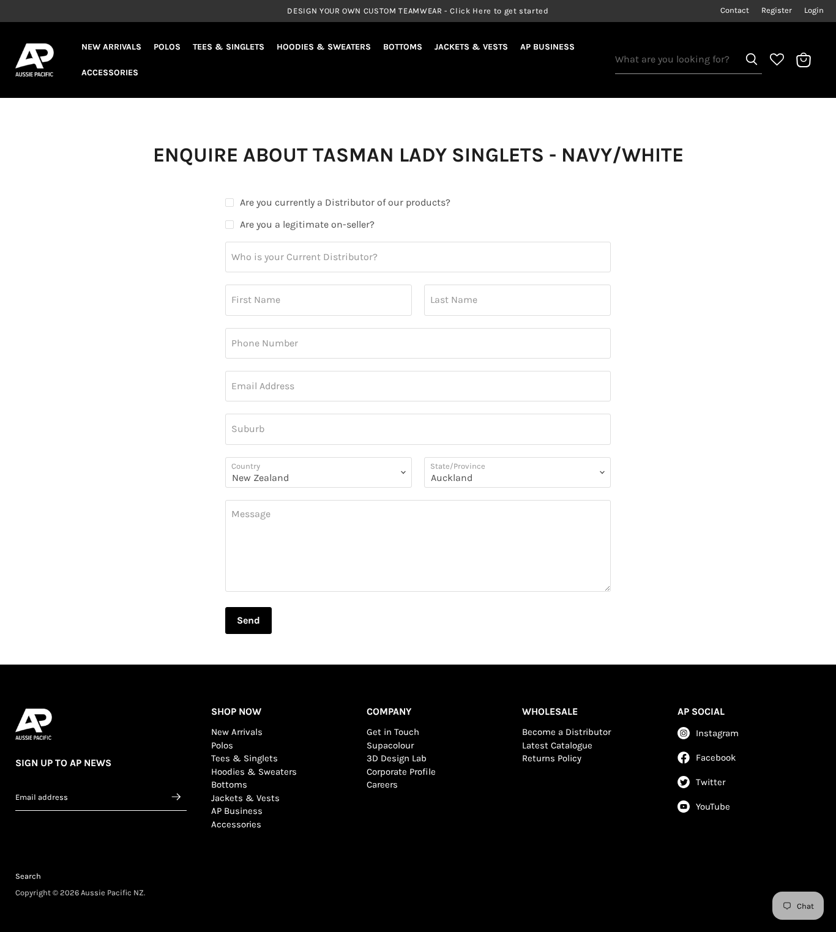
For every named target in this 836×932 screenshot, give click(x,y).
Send (248, 620)
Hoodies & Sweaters (324, 47)
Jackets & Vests (471, 47)
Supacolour (390, 745)
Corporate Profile (401, 771)
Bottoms (402, 47)
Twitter (710, 782)
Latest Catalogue (557, 745)
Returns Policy (551, 758)
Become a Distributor (566, 731)
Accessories (109, 72)
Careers (382, 784)
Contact (734, 10)
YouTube (713, 806)
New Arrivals (111, 47)
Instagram (717, 733)
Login (814, 10)
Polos (167, 47)
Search (28, 876)
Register (776, 10)
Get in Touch (393, 731)
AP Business (547, 47)
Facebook (716, 757)
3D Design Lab (397, 758)
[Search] (751, 59)
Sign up (177, 797)
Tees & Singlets (228, 47)
